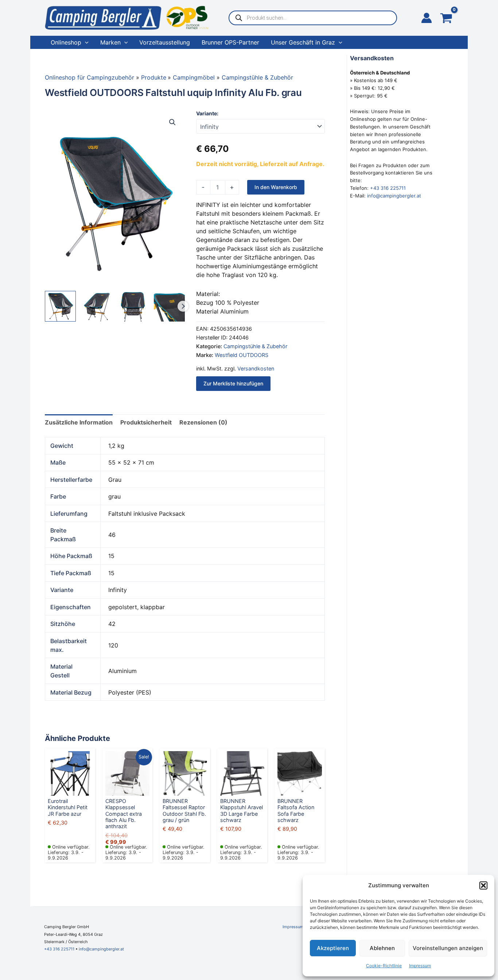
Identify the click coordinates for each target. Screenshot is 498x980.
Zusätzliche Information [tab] (79, 422)
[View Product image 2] (96, 306)
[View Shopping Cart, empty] (446, 19)
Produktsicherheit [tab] (146, 422)
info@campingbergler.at (394, 196)
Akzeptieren (333, 948)
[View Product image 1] (60, 306)
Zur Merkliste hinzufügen (233, 383)
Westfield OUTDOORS (241, 355)
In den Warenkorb (275, 187)
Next (183, 306)
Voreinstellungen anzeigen (448, 948)
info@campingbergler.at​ (101, 949)
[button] (483, 885)
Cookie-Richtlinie (384, 965)
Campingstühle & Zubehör (255, 346)
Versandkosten (255, 368)
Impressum (420, 965)
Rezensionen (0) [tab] (203, 422)
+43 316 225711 (388, 188)
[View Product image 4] (169, 306)
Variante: (207, 113)
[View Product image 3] (132, 306)
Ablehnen (382, 948)
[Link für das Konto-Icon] (426, 17)
